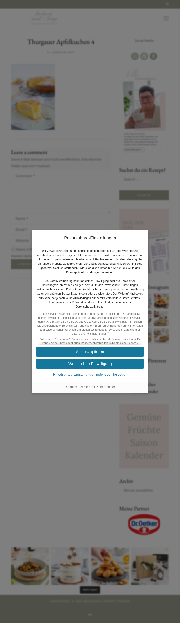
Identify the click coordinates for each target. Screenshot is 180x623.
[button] (90, 352)
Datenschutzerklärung (89, 306)
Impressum (108, 386)
